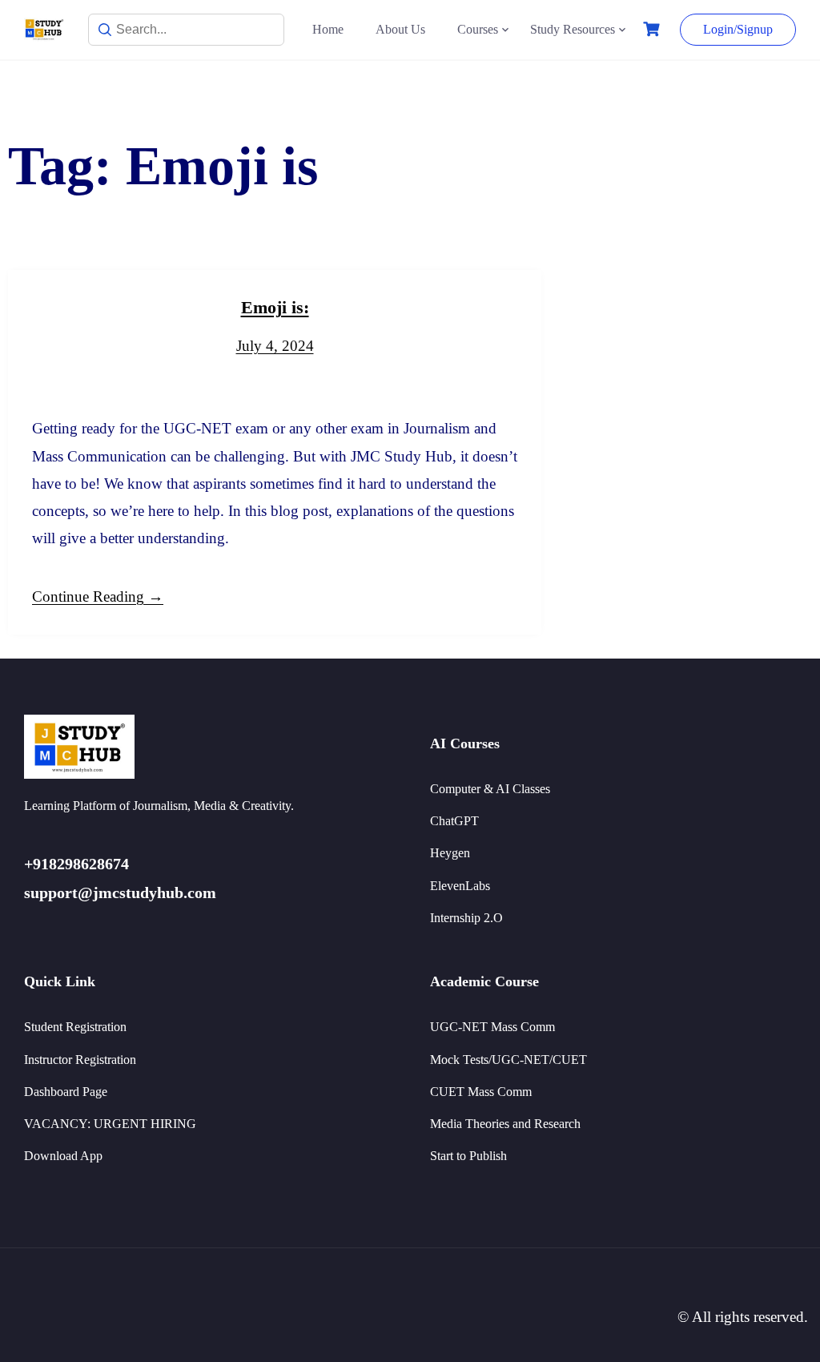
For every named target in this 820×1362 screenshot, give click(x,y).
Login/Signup (738, 29)
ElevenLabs (460, 886)
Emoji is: (275, 307)
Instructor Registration (80, 1059)
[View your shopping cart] (653, 29)
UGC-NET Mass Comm (492, 1027)
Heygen (450, 853)
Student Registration (75, 1027)
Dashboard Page (65, 1091)
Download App (63, 1156)
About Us (400, 29)
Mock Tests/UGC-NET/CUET (508, 1059)
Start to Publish (468, 1156)
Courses (477, 29)
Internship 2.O (466, 918)
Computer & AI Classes (490, 789)
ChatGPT (454, 821)
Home (328, 29)
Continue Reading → (97, 596)
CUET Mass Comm (481, 1091)
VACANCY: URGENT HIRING (110, 1123)
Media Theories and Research (505, 1123)
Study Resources (572, 29)
